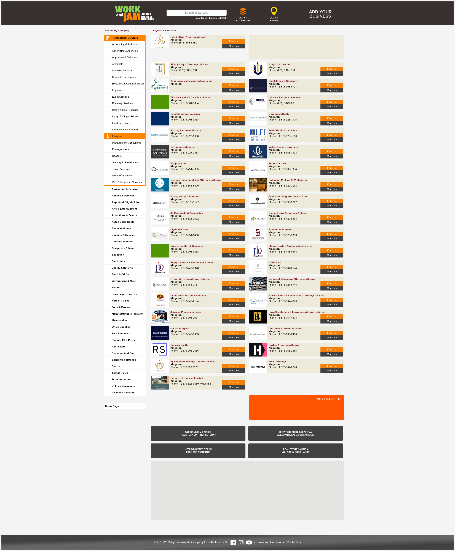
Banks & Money (121, 228)
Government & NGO (124, 280)
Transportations (121, 379)
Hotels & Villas (120, 300)
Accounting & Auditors (124, 44)
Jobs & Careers (121, 307)
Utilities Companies (123, 386)
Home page (112, 406)
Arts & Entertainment (124, 208)
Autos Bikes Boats (123, 221)
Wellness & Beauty (123, 392)
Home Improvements (124, 294)
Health (116, 287)
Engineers (118, 90)
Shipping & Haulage (124, 359)
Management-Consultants (126, 142)
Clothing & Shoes (122, 241)
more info (234, 46)
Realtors (117, 155)
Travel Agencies (121, 169)
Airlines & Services (123, 195)
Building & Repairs (123, 235)
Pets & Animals (121, 333)
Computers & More (123, 248)
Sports (116, 366)
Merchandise (119, 320)
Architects (117, 63)
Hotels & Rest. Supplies (125, 109)
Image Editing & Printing (125, 116)
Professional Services (125, 37)
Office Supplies (121, 326)
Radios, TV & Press (123, 340)
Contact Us (294, 542)
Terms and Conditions (270, 542)
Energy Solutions (122, 267)
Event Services (120, 96)
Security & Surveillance (125, 162)
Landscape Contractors (125, 129)
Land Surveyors (121, 123)
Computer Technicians (124, 77)
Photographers (120, 149)
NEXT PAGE (327, 399)
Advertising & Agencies (125, 50)
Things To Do (120, 372)
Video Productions (122, 175)
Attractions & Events (124, 215)
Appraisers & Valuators (125, 57)
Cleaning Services (122, 70)
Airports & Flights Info (125, 202)
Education (118, 254)
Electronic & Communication (128, 83)
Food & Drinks (120, 274)
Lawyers (117, 136)
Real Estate (118, 346)
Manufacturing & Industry (127, 313)
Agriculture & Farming (125, 189)
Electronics (118, 261)
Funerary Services (122, 103)
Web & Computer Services (127, 182)
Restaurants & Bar (123, 353)
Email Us (234, 41)
